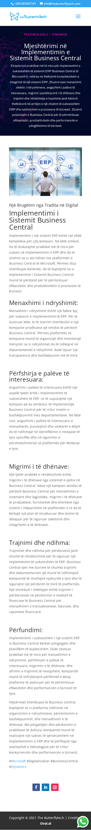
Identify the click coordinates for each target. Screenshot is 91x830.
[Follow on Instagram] (55, 787)
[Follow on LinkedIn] (45, 787)
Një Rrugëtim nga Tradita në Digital (43, 205)
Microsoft (18, 761)
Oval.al (45, 823)
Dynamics (18, 766)
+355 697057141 (25, 4)
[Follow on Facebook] (36, 787)
